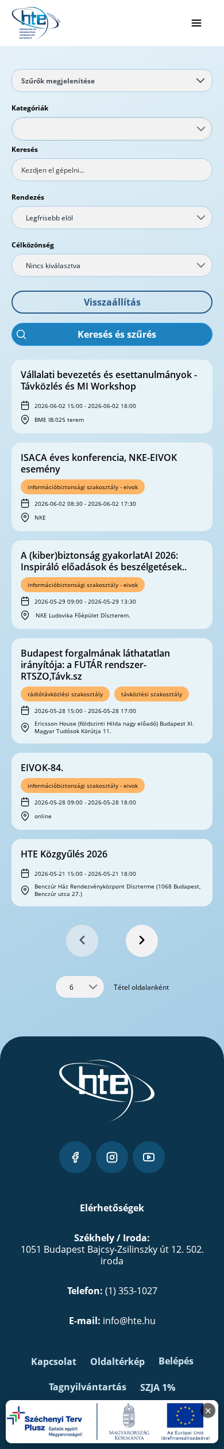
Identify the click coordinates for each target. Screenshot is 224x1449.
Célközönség (32, 245)
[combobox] (112, 129)
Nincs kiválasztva (53, 265)
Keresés (24, 149)
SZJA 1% (157, 1387)
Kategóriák (29, 108)
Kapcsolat (53, 1361)
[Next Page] (142, 941)
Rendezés (27, 197)
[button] (112, 302)
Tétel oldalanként (141, 987)
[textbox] (112, 169)
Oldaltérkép (117, 1361)
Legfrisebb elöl (49, 218)
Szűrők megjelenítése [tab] (58, 81)
